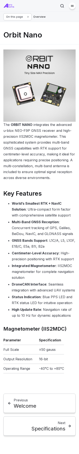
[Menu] (72, 6)
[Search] (62, 6)
